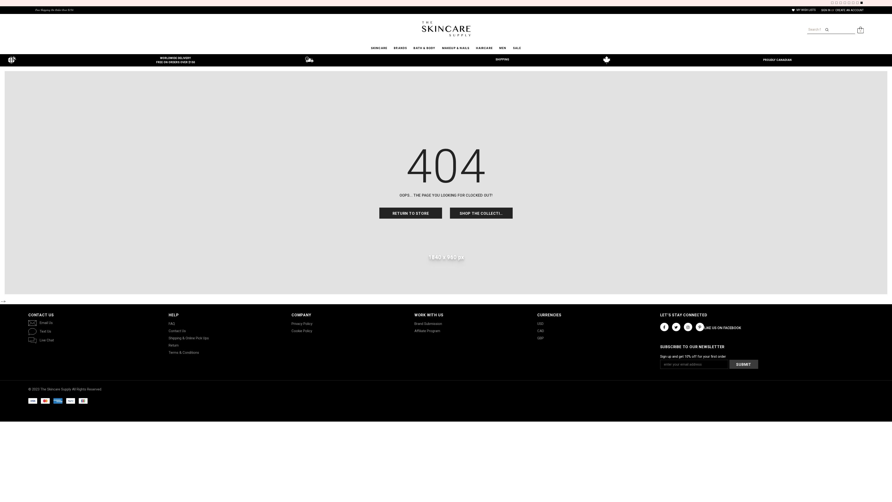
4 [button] (845, 3)
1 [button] (832, 3)
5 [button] (849, 3)
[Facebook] (664, 327)
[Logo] (446, 29)
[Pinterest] (700, 327)
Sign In (826, 10)
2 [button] (836, 3)
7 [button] (857, 3)
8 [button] (861, 3)
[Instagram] (688, 327)
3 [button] (841, 3)
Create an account (849, 10)
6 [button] (853, 3)
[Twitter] (676, 327)
